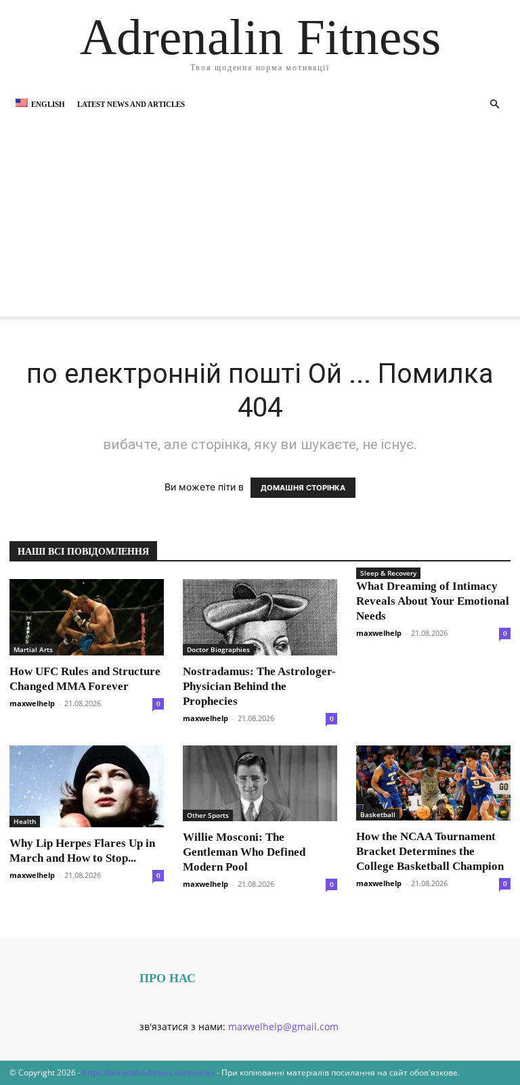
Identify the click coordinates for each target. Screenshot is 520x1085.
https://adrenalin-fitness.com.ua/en (149, 1072)
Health (25, 821)
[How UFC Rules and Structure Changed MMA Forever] (86, 617)
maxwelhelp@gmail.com (283, 1026)
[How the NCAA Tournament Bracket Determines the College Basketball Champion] (433, 783)
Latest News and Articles (131, 104)
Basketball (377, 814)
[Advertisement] (260, 222)
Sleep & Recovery (388, 573)
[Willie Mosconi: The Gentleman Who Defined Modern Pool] (260, 783)
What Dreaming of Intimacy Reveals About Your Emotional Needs (432, 601)
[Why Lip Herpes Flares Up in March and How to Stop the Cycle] (86, 786)
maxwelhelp (32, 703)
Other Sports (208, 815)
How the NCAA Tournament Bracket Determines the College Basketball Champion (430, 851)
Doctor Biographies (218, 649)
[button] (494, 104)
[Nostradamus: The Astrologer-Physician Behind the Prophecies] (260, 617)
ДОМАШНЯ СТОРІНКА (303, 487)
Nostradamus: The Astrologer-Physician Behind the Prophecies (259, 686)
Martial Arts (33, 649)
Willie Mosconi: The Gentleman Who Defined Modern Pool (244, 852)
